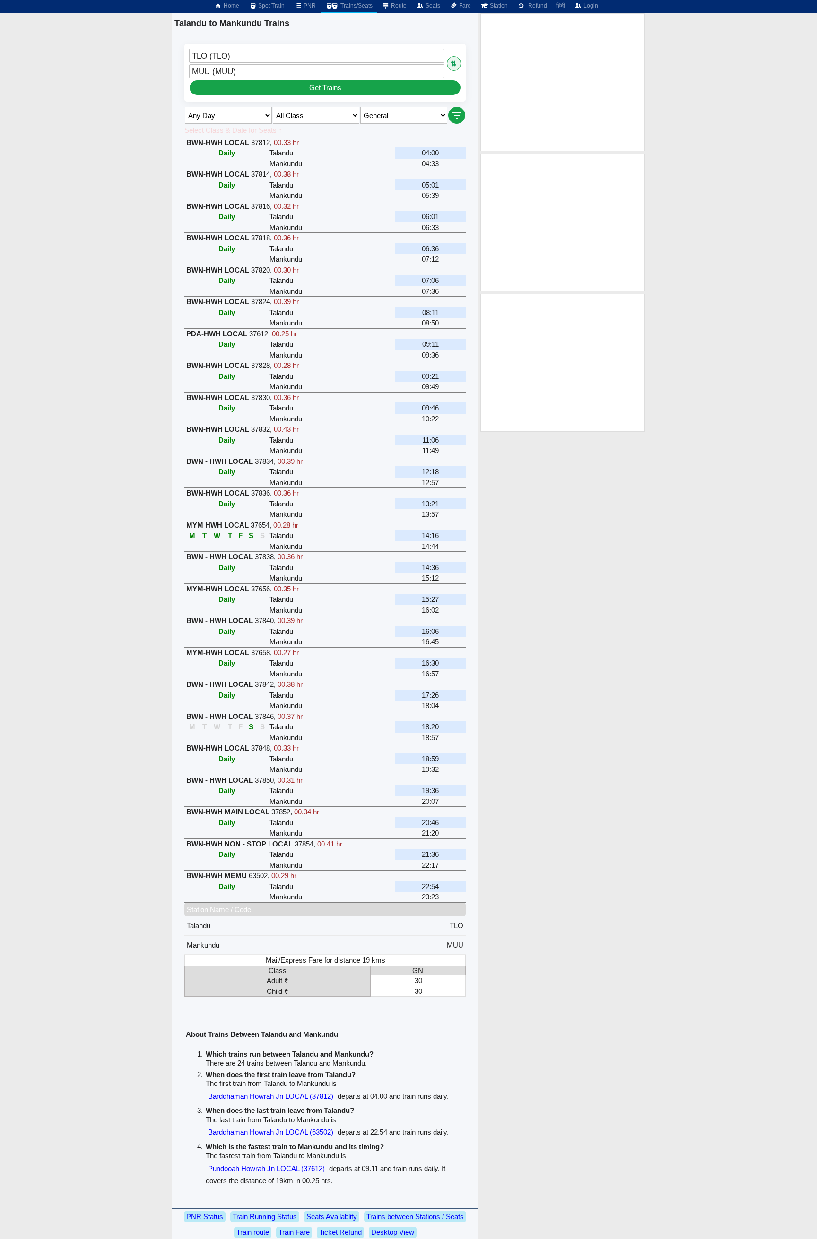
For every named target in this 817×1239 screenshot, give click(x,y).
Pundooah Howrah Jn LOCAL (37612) (266, 1168)
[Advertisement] (562, 82)
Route (398, 5)
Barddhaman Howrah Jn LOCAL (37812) (270, 1096)
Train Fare (294, 1232)
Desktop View (392, 1232)
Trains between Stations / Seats (415, 1217)
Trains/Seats (356, 5)
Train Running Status (265, 1217)
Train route (252, 1232)
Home (230, 5)
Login (590, 5)
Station (498, 5)
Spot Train (271, 5)
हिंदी (560, 5)
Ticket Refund (340, 1232)
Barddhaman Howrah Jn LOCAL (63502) (270, 1132)
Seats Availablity (331, 1217)
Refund (536, 5)
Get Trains (325, 88)
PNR (309, 5)
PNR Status (204, 1217)
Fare (464, 5)
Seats (432, 5)
